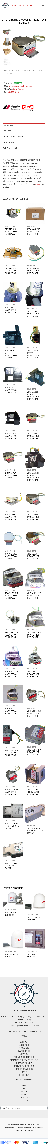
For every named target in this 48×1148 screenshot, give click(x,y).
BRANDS (24, 1054)
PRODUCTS (24, 1048)
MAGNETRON (14, 71)
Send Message (18, 89)
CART (24, 1072)
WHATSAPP (24, 1091)
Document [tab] (7, 131)
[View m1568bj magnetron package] (7, 51)
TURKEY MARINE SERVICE (22, 5)
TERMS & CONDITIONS (24, 1057)
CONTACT (24, 1042)
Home (5, 71)
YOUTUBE (24, 1100)
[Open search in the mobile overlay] (24, 1108)
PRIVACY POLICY (24, 1063)
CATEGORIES (24, 1051)
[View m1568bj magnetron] (7, 32)
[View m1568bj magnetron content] (7, 42)
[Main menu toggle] (43, 5)
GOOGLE (24, 1094)
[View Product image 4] (7, 61)
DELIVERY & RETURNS (24, 1066)
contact (38, 184)
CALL (24, 1088)
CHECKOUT (24, 1075)
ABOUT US (24, 1045)
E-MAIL (24, 1085)
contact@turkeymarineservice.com (21, 86)
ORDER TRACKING (24, 1069)
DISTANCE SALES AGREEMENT (24, 1060)
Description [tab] (8, 126)
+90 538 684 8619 (14, 92)
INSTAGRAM (24, 1097)
